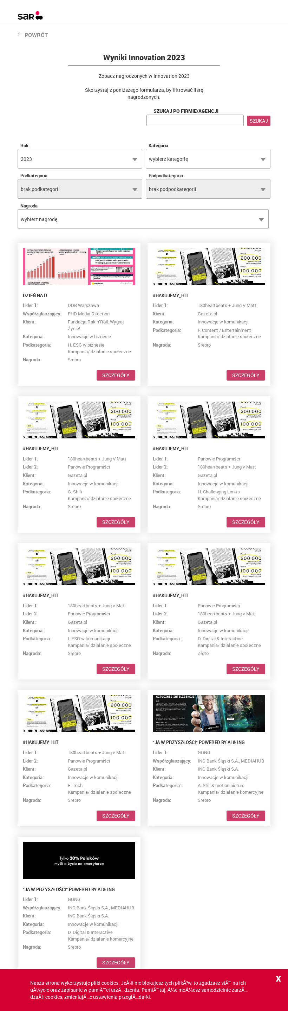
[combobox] (80, 159)
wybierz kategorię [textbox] (168, 159)
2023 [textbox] (26, 159)
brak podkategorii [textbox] (40, 189)
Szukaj (259, 120)
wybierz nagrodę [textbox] (39, 219)
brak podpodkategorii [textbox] (172, 189)
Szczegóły (116, 375)
